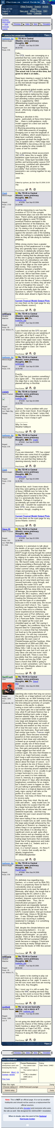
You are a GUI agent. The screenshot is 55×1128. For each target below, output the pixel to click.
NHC (27, 991)
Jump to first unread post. (14, 35)
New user (24, 11)
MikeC (13, 1072)
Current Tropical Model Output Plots (32, 301)
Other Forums (26, 6)
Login (5, 13)
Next (35, 24)
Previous (17, 24)
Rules (29, 13)
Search (38, 6)
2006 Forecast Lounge (5, 26)
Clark (35, 440)
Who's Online (36, 11)
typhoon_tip (20, 200)
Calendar (38, 13)
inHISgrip (19, 364)
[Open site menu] (3, 2)
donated (27, 1108)
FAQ (45, 11)
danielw (12, 1074)
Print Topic (6, 1079)
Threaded (46, 24)
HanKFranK (20, 870)
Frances (40, 732)
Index (27, 24)
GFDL (22, 55)
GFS (31, 92)
